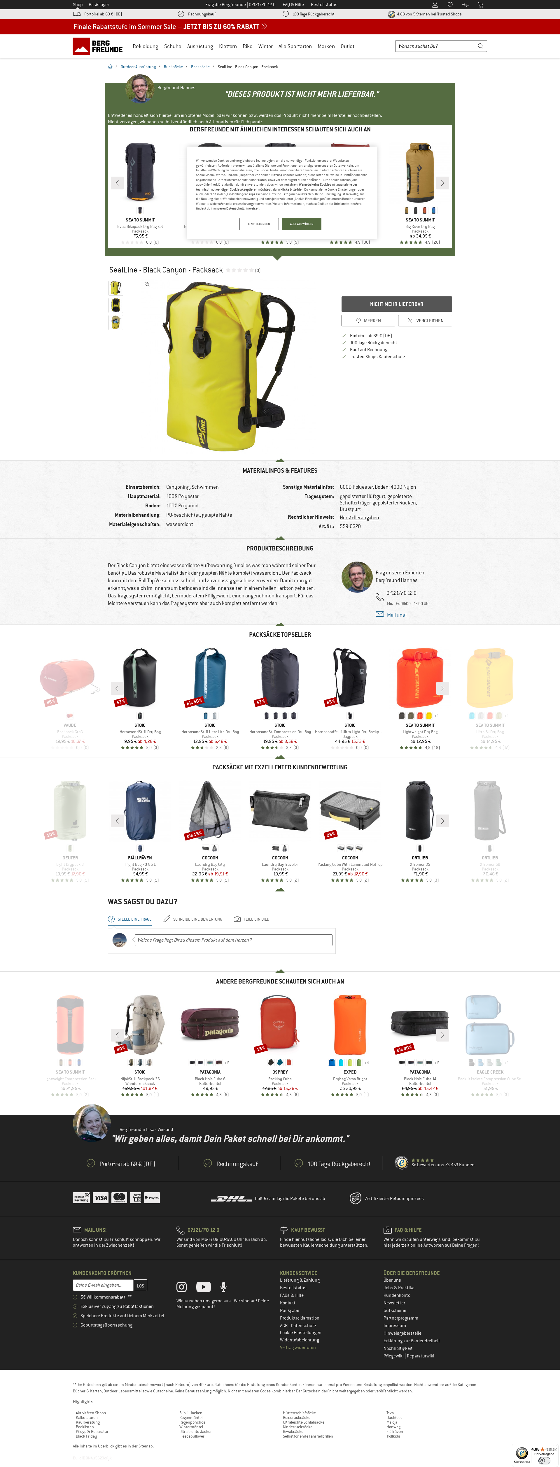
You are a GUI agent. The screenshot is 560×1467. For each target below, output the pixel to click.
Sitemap (146, 1446)
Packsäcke (200, 66)
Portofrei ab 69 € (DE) (103, 14)
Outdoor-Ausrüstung (138, 66)
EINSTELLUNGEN (259, 224)
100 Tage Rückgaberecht (314, 14)
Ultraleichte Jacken (196, 1431)
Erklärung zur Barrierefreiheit (412, 1341)
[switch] (544, 1460)
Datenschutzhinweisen (242, 208)
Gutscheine (395, 1310)
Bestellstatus (293, 1288)
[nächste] (442, 183)
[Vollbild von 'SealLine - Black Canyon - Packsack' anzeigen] (147, 284)
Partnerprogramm (401, 1318)
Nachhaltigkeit (398, 1348)
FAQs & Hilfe (292, 1295)
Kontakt (287, 1303)
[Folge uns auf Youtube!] (208, 1288)
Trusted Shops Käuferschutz (377, 357)
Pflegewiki (394, 1356)
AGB (284, 1326)
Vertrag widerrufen (298, 1347)
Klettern (228, 46)
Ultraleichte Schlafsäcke (303, 1422)
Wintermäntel (191, 1426)
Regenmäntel (190, 1417)
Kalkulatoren (87, 1417)
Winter (265, 46)
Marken (326, 46)
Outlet (347, 46)
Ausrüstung (200, 46)
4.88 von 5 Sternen (429, 14)
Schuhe (172, 46)
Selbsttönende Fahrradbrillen (308, 1436)
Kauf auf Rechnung (368, 350)
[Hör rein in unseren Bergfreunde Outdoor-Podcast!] (227, 1288)
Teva (390, 1412)
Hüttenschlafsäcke (299, 1412)
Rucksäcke (173, 66)
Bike (248, 46)
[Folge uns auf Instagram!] (185, 1288)
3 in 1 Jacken (190, 1412)
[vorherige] (117, 183)
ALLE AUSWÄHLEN (302, 224)
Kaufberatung (88, 1422)
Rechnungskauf (202, 14)
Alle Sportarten (295, 46)
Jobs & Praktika (399, 1288)
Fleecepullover (191, 1436)
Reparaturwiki (420, 1356)
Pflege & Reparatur (92, 1431)
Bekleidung (145, 46)
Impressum (395, 1326)
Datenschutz (303, 1326)
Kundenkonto (397, 1295)
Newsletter (394, 1303)
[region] (282, 193)
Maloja (391, 1422)
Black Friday (86, 1436)
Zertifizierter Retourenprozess (394, 1199)
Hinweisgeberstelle (402, 1333)
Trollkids (393, 1436)
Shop (78, 5)
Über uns (392, 1280)
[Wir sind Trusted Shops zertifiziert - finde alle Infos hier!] (402, 1163)
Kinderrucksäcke (297, 1426)
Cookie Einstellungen (300, 1333)
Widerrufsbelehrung (299, 1340)
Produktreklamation (299, 1318)
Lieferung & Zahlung (300, 1280)
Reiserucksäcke (296, 1417)
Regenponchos (192, 1422)
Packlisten (85, 1426)
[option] (230, 366)
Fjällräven (394, 1431)
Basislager (99, 5)
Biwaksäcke (293, 1431)
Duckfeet (394, 1417)
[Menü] (555, 1447)
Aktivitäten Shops (91, 1412)
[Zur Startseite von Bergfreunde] (100, 46)
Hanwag (393, 1426)
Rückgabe (289, 1310)
